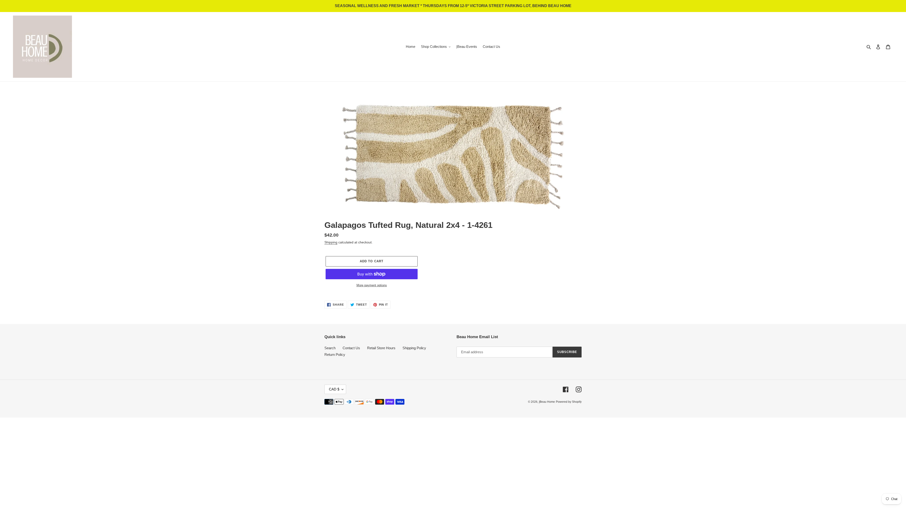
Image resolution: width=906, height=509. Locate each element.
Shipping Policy (414, 348)
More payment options (372, 285)
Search (330, 348)
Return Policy (334, 355)
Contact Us (351, 348)
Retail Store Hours (381, 348)
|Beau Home (547, 401)
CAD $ (334, 389)
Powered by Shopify (569, 401)
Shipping (330, 242)
